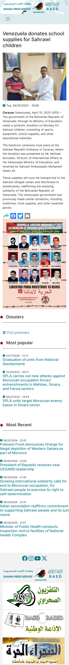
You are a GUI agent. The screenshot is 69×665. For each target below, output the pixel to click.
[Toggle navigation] (8, 18)
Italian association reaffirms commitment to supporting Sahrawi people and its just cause (34, 510)
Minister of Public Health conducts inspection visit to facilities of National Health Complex (31, 530)
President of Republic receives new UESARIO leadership (30, 467)
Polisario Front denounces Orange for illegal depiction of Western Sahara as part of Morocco (31, 448)
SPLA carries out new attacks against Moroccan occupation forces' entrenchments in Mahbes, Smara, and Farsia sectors (34, 382)
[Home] (33, 6)
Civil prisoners (18, 332)
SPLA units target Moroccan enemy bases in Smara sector (32, 403)
